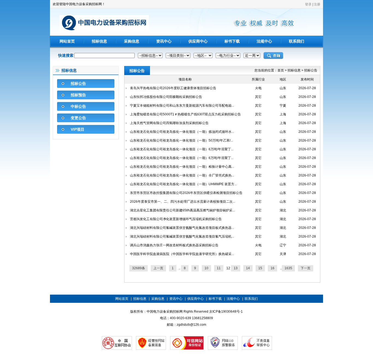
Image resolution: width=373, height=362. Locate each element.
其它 (258, 97)
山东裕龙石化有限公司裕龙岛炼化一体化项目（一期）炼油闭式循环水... (182, 132)
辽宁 (283, 245)
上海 (283, 114)
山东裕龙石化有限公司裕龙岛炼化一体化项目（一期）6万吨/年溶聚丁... (181, 149)
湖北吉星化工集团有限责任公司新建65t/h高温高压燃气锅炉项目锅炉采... (182, 210)
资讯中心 (163, 41)
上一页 (158, 268)
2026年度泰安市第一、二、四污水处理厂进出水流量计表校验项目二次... (182, 202)
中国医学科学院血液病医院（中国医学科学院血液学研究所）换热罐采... (182, 254)
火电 (258, 88)
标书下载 (232, 41)
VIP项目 (77, 129)
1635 (288, 268)
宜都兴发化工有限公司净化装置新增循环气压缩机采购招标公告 (176, 219)
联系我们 (296, 41)
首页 (280, 70)
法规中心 (264, 41)
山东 (283, 88)
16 (272, 268)
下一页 (305, 268)
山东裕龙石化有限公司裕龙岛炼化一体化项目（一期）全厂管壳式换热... (182, 175)
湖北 (283, 210)
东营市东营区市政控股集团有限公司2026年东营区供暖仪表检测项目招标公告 (186, 193)
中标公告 (78, 106)
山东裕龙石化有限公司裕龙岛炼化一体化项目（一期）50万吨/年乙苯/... (181, 140)
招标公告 (78, 83)
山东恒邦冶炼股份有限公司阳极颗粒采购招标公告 (166, 97)
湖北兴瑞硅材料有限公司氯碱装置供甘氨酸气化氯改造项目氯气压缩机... (182, 236)
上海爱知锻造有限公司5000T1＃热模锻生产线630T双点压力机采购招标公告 (185, 114)
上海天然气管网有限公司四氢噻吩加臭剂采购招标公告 (169, 123)
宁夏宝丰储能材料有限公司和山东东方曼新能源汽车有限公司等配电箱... (182, 105)
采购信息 (131, 41)
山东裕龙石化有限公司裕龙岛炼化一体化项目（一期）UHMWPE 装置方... (183, 184)
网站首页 (67, 41)
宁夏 (283, 105)
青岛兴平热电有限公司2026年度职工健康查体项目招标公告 (173, 88)
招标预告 (78, 95)
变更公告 (78, 118)
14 (248, 268)
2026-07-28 (307, 88)
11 (219, 268)
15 (260, 268)
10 (206, 268)
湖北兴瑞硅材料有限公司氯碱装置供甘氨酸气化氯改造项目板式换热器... (182, 228)
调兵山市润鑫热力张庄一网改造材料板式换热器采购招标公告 (174, 245)
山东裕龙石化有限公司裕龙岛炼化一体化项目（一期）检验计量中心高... (182, 167)
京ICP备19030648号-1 (226, 311)
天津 (283, 254)
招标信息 (99, 41)
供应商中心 (198, 41)
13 (236, 268)
